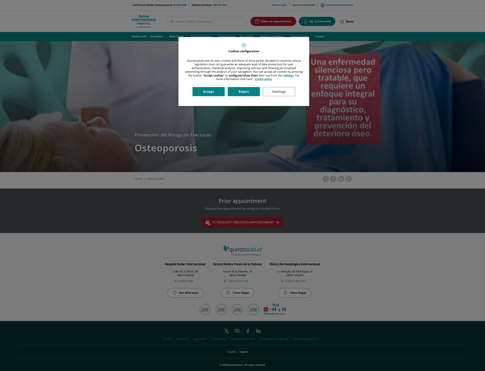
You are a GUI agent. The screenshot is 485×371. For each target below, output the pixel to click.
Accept (208, 92)
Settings (279, 92)
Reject (244, 92)
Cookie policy (263, 79)
